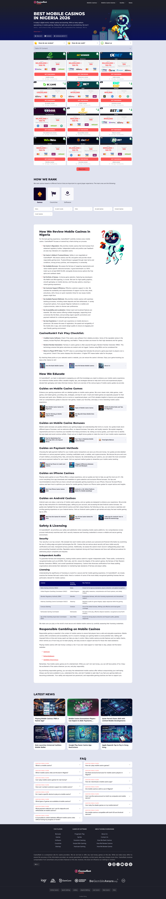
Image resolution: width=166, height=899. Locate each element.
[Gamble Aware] (104, 880)
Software (58, 840)
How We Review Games (104, 846)
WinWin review (49, 162)
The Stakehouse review (49, 132)
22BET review (83, 103)
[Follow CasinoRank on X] (118, 864)
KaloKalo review (116, 103)
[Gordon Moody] (80, 880)
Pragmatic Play (79, 834)
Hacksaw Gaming (79, 846)
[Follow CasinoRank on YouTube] (122, 864)
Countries (58, 843)
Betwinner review (83, 77)
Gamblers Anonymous (50, 660)
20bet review (116, 162)
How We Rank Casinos (104, 840)
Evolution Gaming (79, 840)
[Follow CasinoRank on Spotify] (126, 864)
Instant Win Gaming (79, 843)
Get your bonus (50, 74)
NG (36, 864)
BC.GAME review (50, 103)
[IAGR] (44, 880)
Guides (122, 3)
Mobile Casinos (92, 3)
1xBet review (116, 77)
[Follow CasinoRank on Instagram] (114, 864)
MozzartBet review (83, 132)
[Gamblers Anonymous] (53, 880)
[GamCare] (65, 880)
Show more (82, 169)
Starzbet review (83, 162)
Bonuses (58, 834)
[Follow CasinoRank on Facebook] (109, 864)
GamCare (46, 652)
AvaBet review (50, 77)
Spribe (79, 837)
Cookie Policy (83, 896)
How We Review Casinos (105, 843)
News (130, 3)
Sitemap (58, 846)
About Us (104, 834)
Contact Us (104, 837)
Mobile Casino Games (108, 3)
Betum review (116, 132)
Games (58, 837)
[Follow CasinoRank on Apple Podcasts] (130, 864)
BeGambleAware (48, 656)
